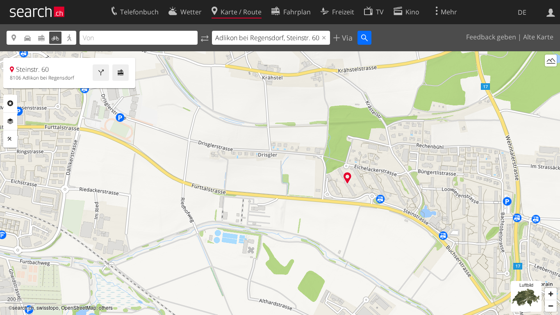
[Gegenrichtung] (205, 38)
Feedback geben (491, 36)
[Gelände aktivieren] (551, 60)
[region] (280, 183)
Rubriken (10, 103)
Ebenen (10, 121)
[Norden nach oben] (551, 76)
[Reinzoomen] (551, 294)
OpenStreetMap (78, 307)
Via (346, 38)
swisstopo (47, 307)
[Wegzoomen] (551, 306)
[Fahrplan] (120, 72)
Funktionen (10, 139)
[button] (347, 177)
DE (522, 12)
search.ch (23, 307)
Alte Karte (538, 36)
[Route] (101, 72)
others (106, 307)
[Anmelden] (551, 12)
